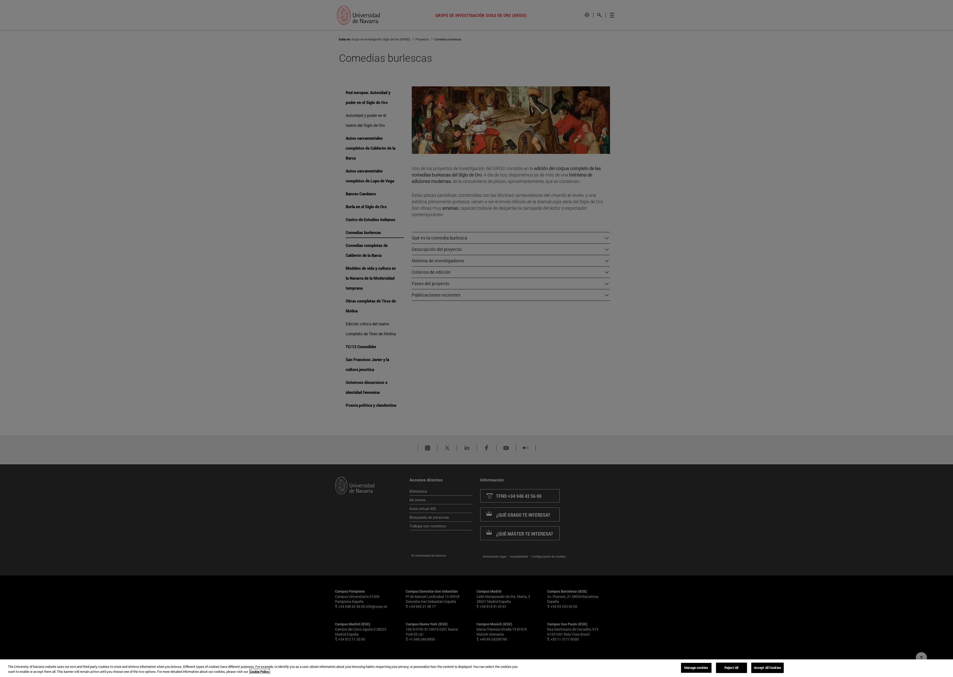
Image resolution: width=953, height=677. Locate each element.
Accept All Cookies (767, 667)
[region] (476, 668)
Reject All (731, 667)
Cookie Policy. (260, 671)
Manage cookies (696, 667)
